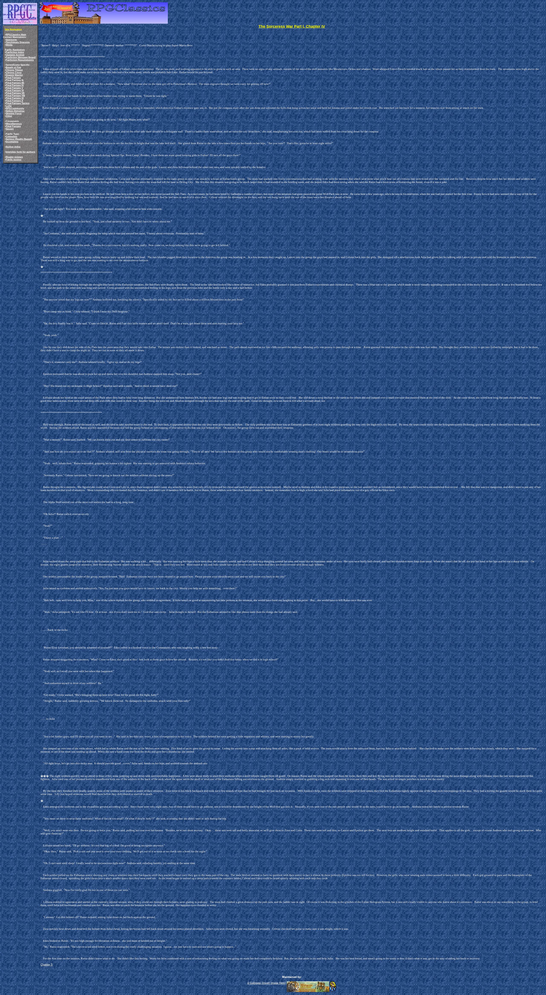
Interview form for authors (20, 152)
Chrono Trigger (14, 70)
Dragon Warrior (14, 75)
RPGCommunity (15, 108)
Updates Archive (15, 55)
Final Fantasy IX (15, 98)
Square (10, 129)
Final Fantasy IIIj (15, 82)
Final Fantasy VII (15, 93)
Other (9, 116)
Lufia (9, 105)
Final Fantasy (13, 77)
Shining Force (14, 113)
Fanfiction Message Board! (21, 57)
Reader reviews (14, 157)
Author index (13, 146)
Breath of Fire (13, 67)
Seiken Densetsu (15, 111)
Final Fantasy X (14, 100)
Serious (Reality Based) (19, 139)
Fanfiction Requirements (20, 60)
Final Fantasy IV (15, 85)
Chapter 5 (46, 964)
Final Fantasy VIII (15, 95)
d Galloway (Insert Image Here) (266, 983)
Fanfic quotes (13, 159)
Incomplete (12, 141)
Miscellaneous (14, 123)
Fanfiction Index (15, 52)
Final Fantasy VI (15, 90)
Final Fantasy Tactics (17, 103)
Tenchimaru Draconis (18, 42)
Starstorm (11, 39)
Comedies (11, 136)
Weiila (9, 45)
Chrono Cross (14, 72)
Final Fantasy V (14, 88)
